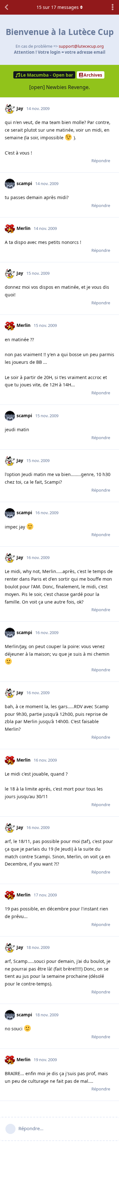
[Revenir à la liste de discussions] (6, 7)
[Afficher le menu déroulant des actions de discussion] (112, 7)
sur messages (57, 7)
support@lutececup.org (81, 46)
